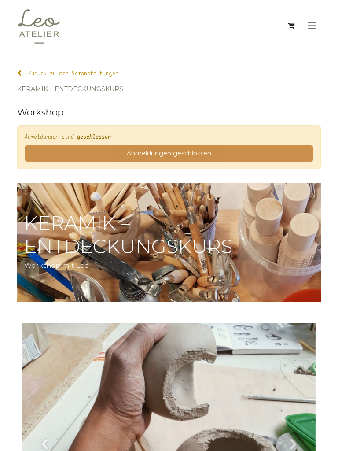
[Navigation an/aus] (312, 26)
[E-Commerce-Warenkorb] (291, 25)
